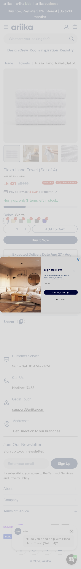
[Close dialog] (78, 259)
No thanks (60, 299)
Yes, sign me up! (60, 292)
